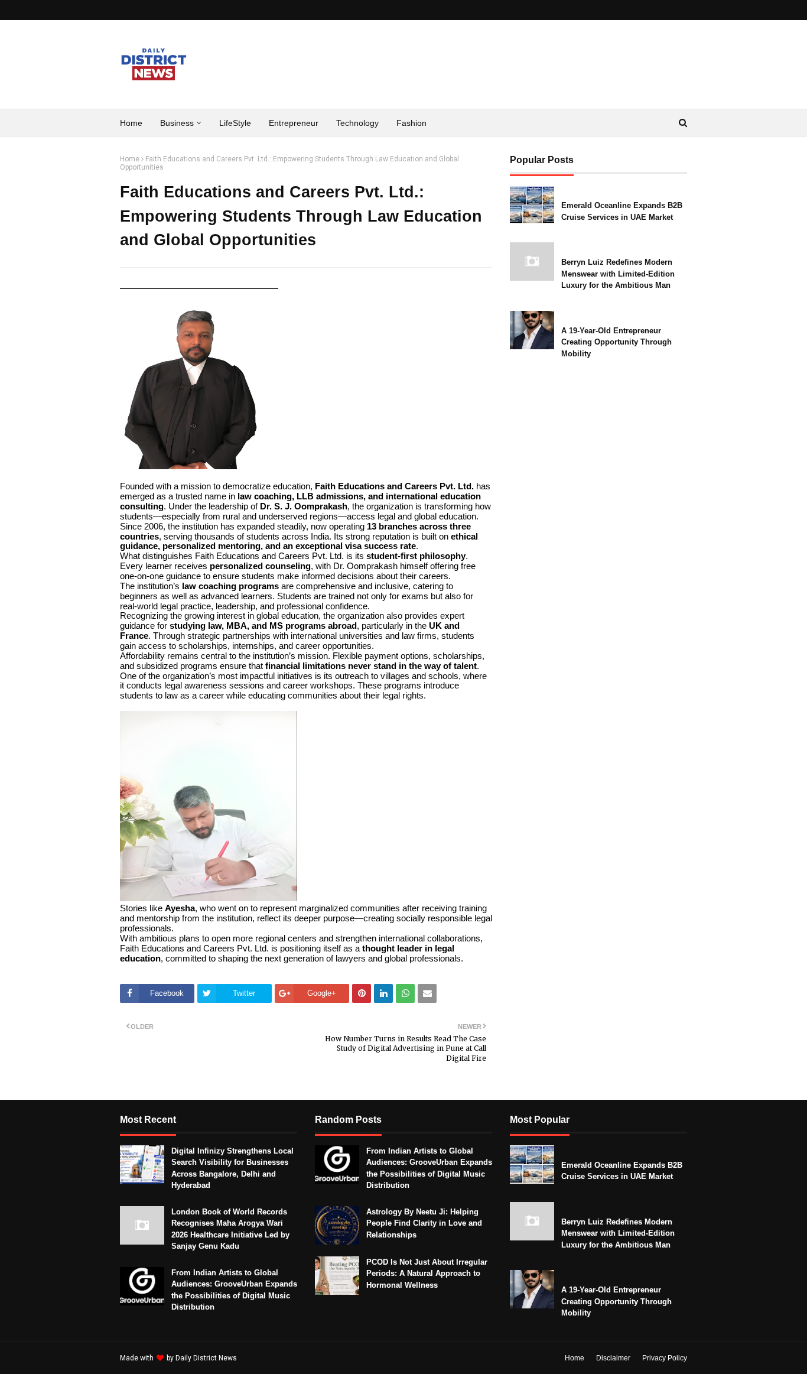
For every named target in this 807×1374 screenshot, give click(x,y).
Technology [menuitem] (357, 123)
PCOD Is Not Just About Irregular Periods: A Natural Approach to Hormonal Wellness (426, 1273)
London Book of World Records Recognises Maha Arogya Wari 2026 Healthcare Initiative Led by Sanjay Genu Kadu (230, 1229)
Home (129, 159)
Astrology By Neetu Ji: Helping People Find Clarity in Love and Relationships (424, 1223)
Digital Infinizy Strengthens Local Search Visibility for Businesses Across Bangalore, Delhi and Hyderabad (232, 1168)
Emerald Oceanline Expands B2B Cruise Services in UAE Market (621, 211)
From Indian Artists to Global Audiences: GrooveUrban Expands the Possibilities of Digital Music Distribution (234, 1290)
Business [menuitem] (177, 123)
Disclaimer (613, 1358)
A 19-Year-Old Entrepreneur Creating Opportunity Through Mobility (616, 342)
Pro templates (270, 1358)
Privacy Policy (664, 1358)
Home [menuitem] (131, 123)
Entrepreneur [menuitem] (293, 123)
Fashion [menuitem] (411, 123)
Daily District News (206, 1358)
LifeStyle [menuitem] (235, 123)
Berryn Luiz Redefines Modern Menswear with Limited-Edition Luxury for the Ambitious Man (618, 274)
